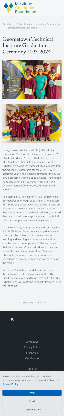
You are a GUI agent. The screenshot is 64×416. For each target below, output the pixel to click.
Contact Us (32, 342)
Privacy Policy (32, 347)
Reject (32, 401)
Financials (32, 353)
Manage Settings (32, 409)
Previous (27, 302)
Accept (32, 392)
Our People (32, 358)
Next (39, 302)
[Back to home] (20, 8)
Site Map (32, 369)
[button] (60, 8)
